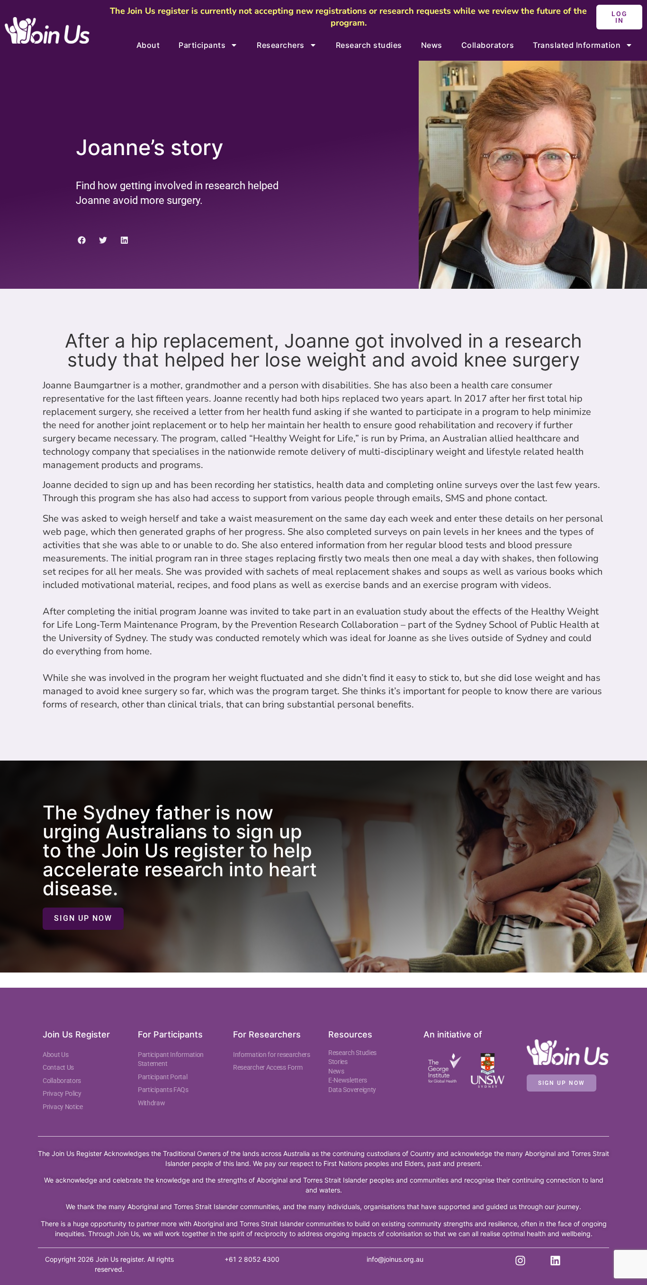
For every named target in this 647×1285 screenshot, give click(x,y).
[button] (81, 240)
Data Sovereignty (352, 1089)
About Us (56, 1054)
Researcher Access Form (267, 1067)
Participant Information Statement (171, 1059)
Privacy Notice (63, 1107)
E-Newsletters (347, 1080)
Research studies (369, 45)
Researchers (281, 45)
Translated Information (576, 45)
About (148, 45)
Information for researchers (271, 1054)
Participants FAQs (163, 1089)
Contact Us (58, 1067)
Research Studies (352, 1052)
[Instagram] (520, 1260)
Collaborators (487, 45)
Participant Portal (163, 1077)
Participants (202, 45)
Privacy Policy (62, 1093)
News (431, 45)
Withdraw (151, 1103)
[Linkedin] (555, 1260)
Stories (338, 1061)
